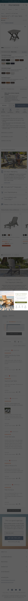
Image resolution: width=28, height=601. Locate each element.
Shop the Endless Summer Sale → (21, 295)
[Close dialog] (27, 291)
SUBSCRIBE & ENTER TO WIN (21, 302)
